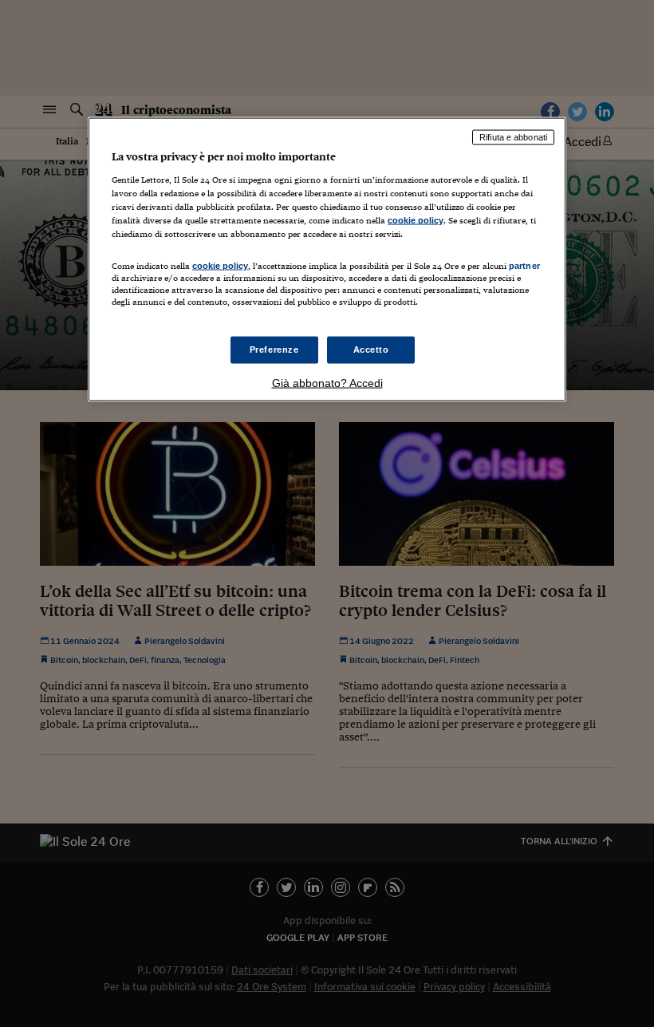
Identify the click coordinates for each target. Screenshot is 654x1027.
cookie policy (415, 219)
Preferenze (274, 349)
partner (524, 266)
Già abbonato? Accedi (327, 383)
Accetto (371, 349)
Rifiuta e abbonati (513, 137)
